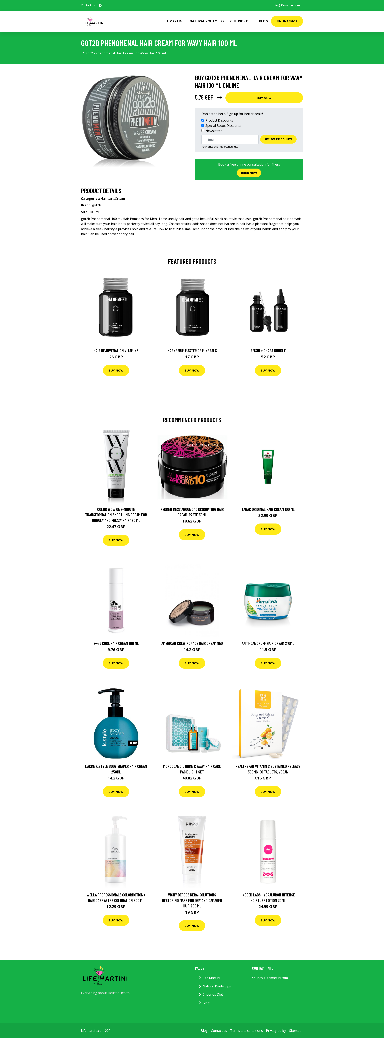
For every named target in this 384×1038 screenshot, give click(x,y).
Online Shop (287, 21)
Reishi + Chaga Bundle (268, 350)
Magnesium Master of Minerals (192, 350)
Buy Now (264, 98)
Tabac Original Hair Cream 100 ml (268, 509)
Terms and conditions (246, 1030)
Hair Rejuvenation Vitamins (116, 350)
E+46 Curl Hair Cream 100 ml (116, 643)
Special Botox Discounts (223, 125)
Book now (249, 173)
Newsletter (213, 131)
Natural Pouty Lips (206, 21)
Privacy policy (276, 1030)
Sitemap (295, 1030)
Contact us (219, 1030)
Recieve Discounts (278, 139)
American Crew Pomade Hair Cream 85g (192, 643)
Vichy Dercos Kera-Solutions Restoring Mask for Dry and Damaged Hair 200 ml (192, 900)
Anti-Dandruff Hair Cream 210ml (268, 643)
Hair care (107, 198)
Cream (120, 198)
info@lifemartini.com (286, 5)
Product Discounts (219, 120)
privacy (212, 146)
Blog (263, 21)
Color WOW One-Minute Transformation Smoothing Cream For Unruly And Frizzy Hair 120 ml (116, 515)
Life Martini (173, 21)
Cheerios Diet (241, 21)
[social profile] (100, 5)
